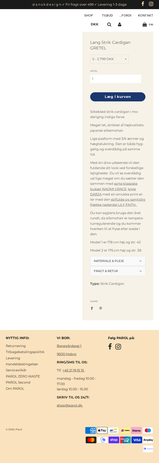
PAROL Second (18, 382)
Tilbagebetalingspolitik (25, 352)
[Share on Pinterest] (101, 308)
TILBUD (107, 15)
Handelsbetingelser (22, 364)
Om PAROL (15, 388)
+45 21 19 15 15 (73, 370)
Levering (13, 358)
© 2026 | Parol (14, 429)
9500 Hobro (66, 354)
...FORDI (125, 15)
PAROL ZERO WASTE (23, 376)
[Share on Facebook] (93, 308)
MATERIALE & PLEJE (109, 261)
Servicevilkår (16, 370)
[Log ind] (119, 24)
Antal (93, 71)
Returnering (16, 346)
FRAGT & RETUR (106, 271)
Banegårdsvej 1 (69, 346)
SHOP (89, 15)
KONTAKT (145, 15)
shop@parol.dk (70, 405)
